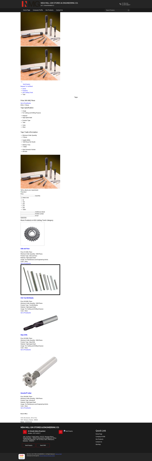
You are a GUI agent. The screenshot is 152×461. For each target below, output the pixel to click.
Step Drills (24, 335)
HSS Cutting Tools (27, 92)
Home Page (26, 10)
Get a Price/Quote (26, 103)
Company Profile (38, 10)
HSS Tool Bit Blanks (27, 298)
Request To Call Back (27, 86)
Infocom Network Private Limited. (47, 455)
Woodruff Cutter (26, 393)
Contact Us (59, 10)
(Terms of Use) (58, 454)
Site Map (98, 444)
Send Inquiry (26, 84)
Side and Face (25, 248)
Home (24, 88)
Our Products (49, 10)
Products (25, 90)
